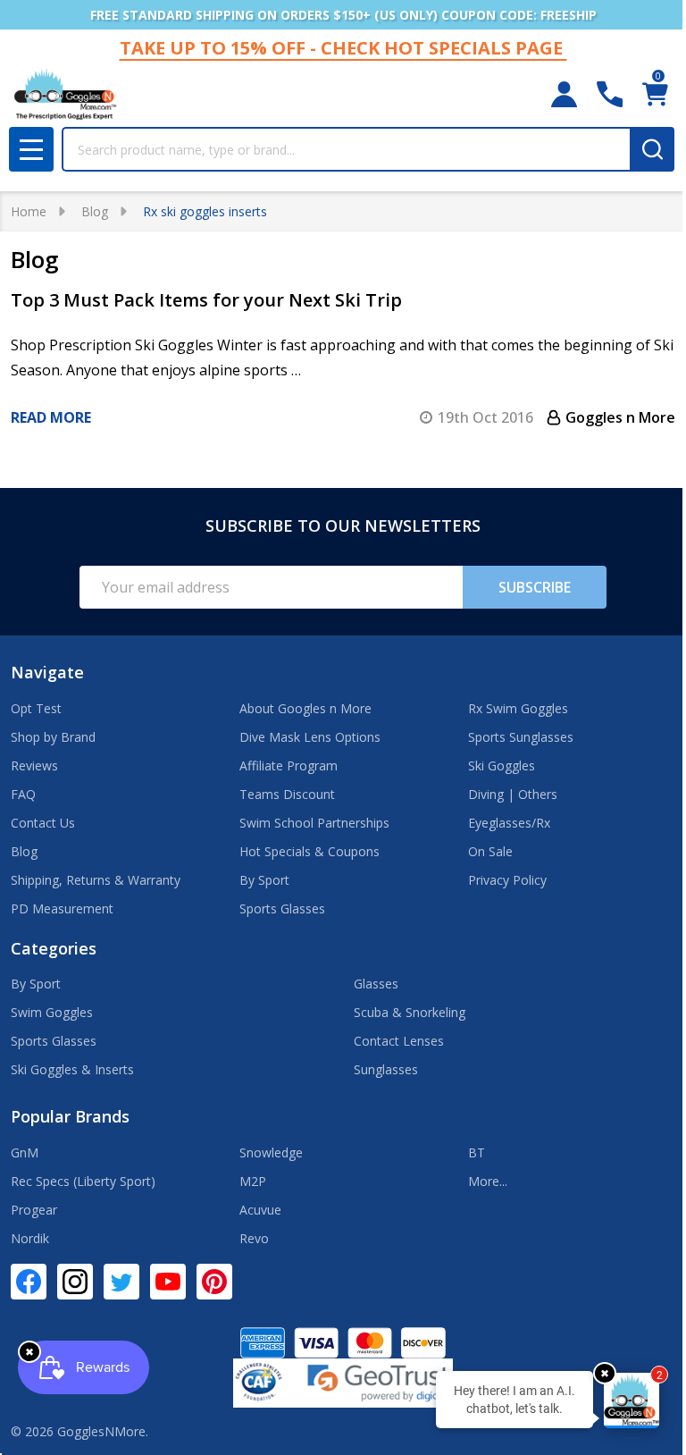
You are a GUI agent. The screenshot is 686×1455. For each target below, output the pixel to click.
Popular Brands (70, 1116)
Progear (34, 1209)
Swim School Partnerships (314, 822)
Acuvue (260, 1209)
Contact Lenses (399, 1040)
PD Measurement (62, 908)
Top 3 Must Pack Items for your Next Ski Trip (206, 300)
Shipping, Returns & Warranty (95, 879)
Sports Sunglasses (520, 736)
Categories (53, 948)
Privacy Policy (507, 879)
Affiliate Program (288, 765)
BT (476, 1152)
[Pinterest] (214, 1281)
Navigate (47, 672)
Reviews (34, 765)
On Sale (490, 851)
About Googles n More (305, 708)
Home (28, 211)
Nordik (30, 1238)
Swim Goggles (52, 1012)
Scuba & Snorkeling (409, 1012)
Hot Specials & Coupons (309, 851)
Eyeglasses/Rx (509, 822)
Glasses (376, 983)
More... (487, 1181)
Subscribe (534, 587)
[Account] (564, 94)
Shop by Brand (53, 736)
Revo (254, 1238)
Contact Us (43, 822)
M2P (252, 1181)
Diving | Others (512, 794)
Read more (51, 417)
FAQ (23, 794)
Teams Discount (287, 794)
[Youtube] (168, 1281)
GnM (24, 1152)
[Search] (652, 149)
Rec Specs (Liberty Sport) (83, 1181)
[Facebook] (28, 1281)
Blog (24, 851)
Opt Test (36, 708)
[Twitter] (121, 1281)
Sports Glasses (282, 908)
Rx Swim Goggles (518, 708)
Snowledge (271, 1152)
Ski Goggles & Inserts (72, 1069)
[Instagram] (75, 1281)
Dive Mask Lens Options (310, 736)
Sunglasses (386, 1069)
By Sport (264, 879)
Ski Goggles (501, 765)
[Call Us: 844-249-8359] (610, 94)
